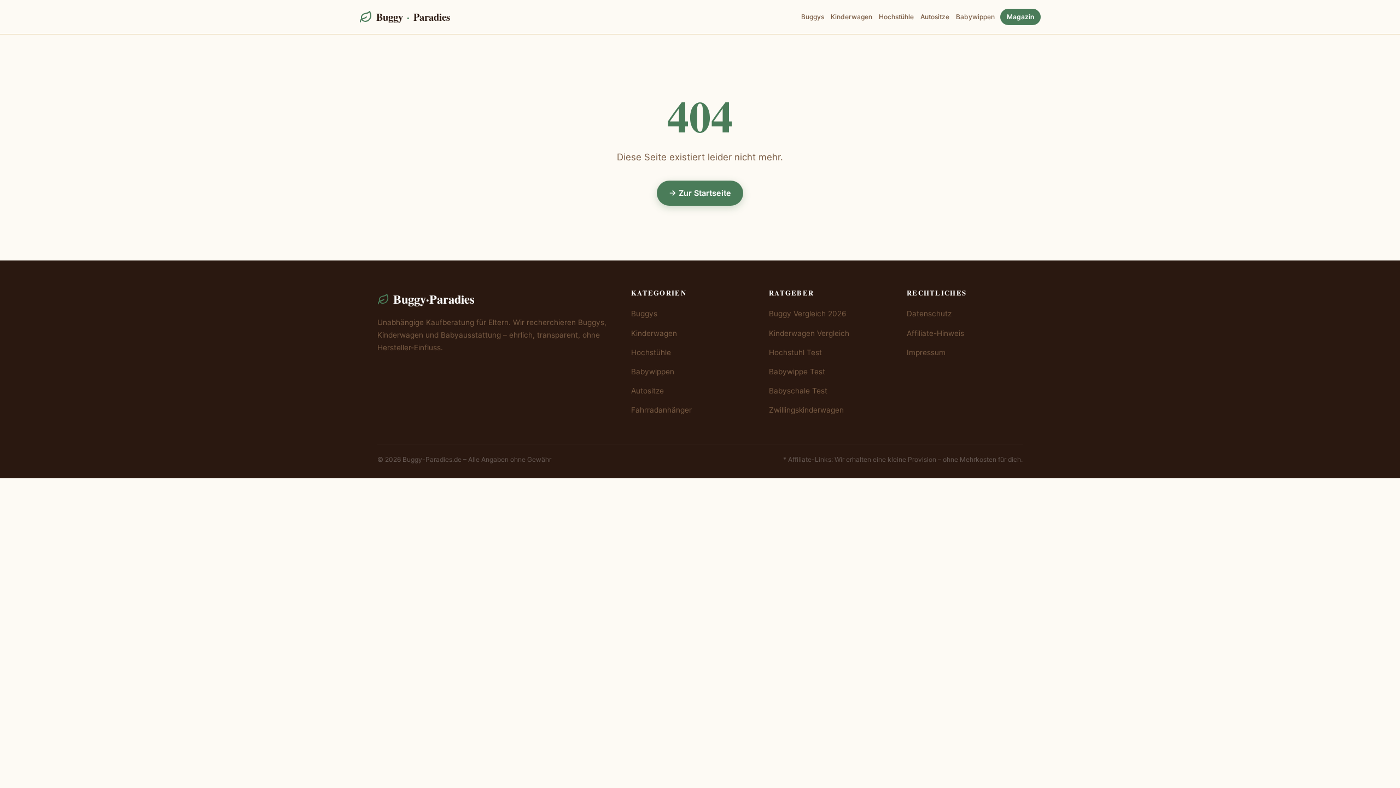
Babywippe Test (797, 371)
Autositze (934, 17)
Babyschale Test (798, 390)
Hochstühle (896, 17)
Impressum (926, 352)
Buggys (812, 17)
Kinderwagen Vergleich (809, 333)
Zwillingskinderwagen (806, 409)
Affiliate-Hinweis (935, 333)
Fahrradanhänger (661, 409)
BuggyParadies (413, 16)
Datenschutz (929, 313)
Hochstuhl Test (795, 352)
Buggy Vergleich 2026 (807, 313)
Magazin (1020, 17)
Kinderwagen (851, 17)
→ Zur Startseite (700, 193)
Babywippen (975, 17)
